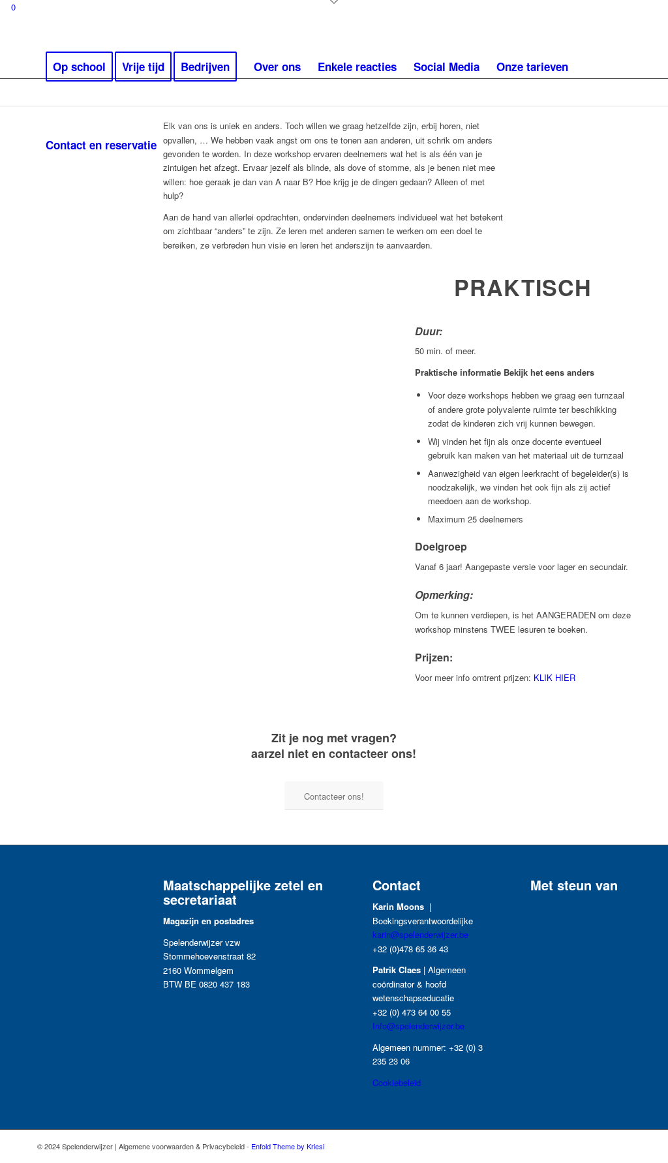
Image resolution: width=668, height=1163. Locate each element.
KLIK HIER (553, 677)
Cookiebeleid (396, 1082)
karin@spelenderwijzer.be (420, 934)
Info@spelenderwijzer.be (418, 1026)
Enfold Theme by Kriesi (287, 1146)
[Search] (177, 145)
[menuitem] (79, 66)
